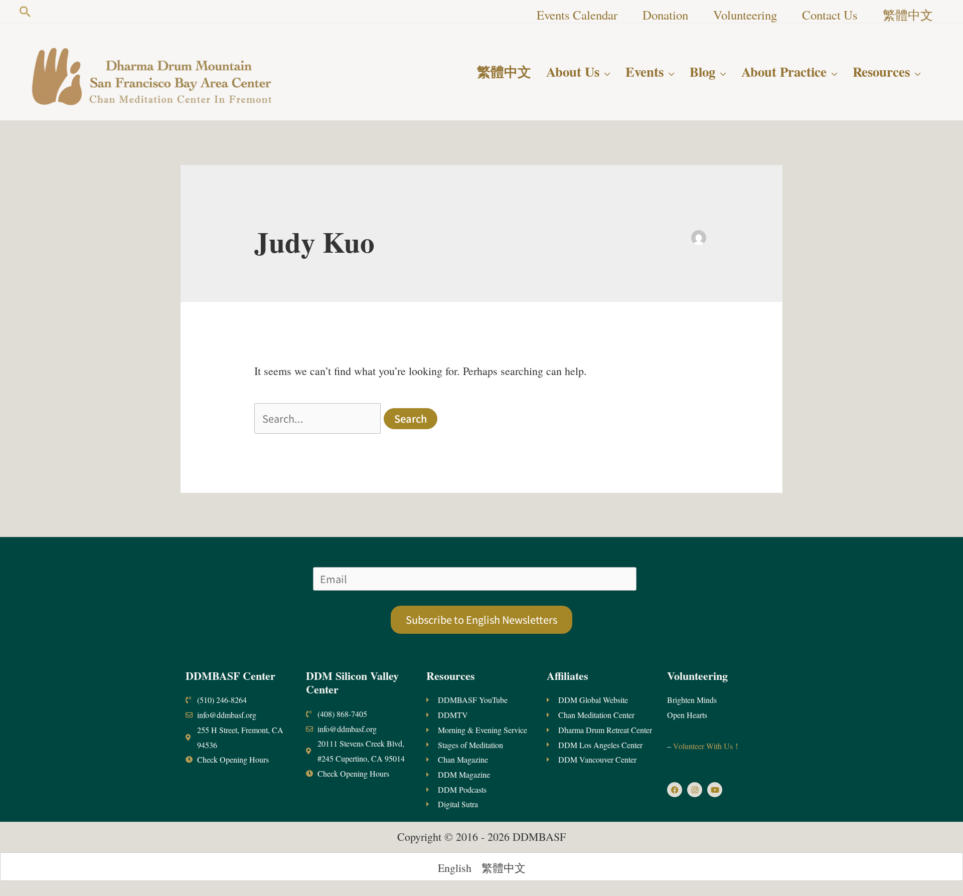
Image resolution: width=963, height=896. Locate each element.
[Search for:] (319, 418)
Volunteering (697, 675)
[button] (25, 11)
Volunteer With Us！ (706, 746)
